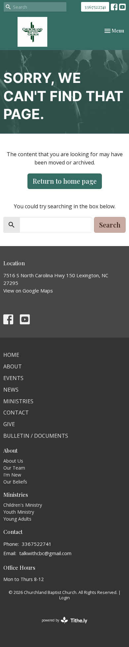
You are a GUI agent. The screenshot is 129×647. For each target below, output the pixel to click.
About (12, 366)
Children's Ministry (22, 505)
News (11, 389)
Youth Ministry (18, 512)
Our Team (14, 468)
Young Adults (17, 519)
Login (64, 598)
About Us (13, 461)
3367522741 (95, 7)
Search (109, 224)
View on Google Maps (28, 290)
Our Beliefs (15, 482)
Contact (16, 412)
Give (9, 424)
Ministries (18, 401)
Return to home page (65, 180)
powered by (61, 626)
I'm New (12, 475)
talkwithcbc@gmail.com (45, 553)
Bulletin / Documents (35, 435)
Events (13, 378)
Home (11, 354)
